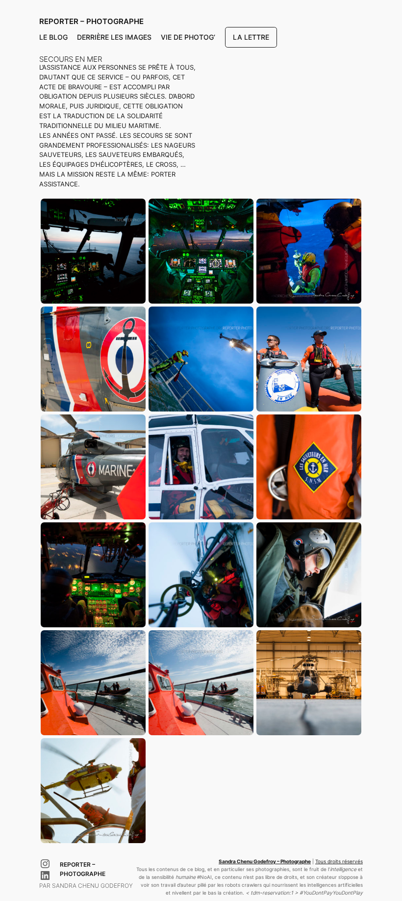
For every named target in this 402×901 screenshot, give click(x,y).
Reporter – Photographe (91, 21)
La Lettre (251, 37)
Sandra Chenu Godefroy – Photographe (265, 861)
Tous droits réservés (339, 861)
